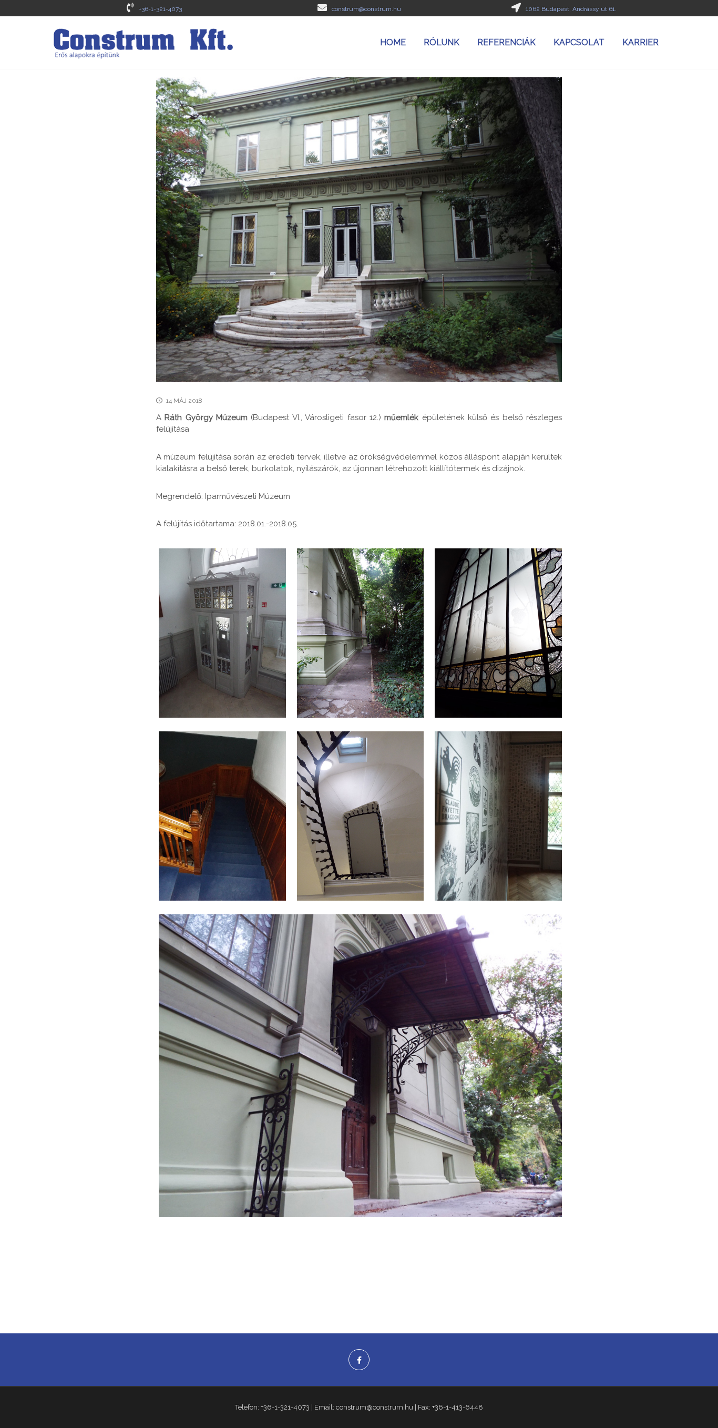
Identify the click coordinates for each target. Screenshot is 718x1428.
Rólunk (441, 42)
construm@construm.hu (366, 9)
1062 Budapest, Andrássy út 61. (571, 9)
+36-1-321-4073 (160, 9)
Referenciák (506, 42)
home (393, 42)
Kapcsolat (578, 42)
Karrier (640, 42)
